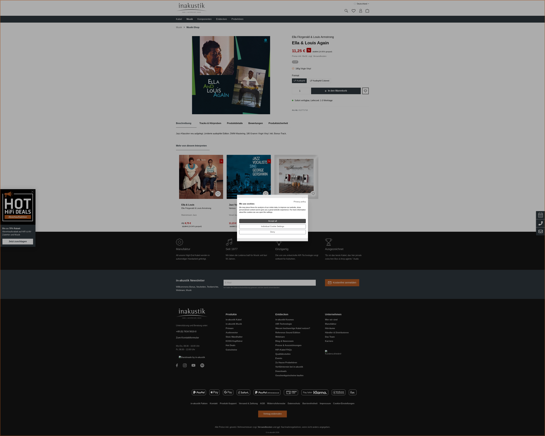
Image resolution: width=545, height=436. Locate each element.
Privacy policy (300, 201)
